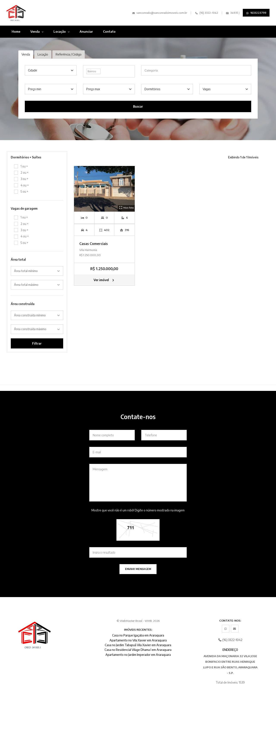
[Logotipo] (25, 12)
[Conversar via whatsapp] (225, 628)
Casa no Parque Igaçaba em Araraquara (138, 635)
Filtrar (37, 343)
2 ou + (24, 172)
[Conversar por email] (234, 628)
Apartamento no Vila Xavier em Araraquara (138, 640)
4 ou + (24, 185)
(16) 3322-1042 (208, 12)
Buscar (138, 106)
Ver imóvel (102, 280)
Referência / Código (69, 54)
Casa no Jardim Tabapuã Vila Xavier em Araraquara (138, 645)
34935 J (235, 12)
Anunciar (86, 31)
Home (16, 31)
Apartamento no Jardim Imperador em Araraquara (138, 654)
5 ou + (24, 191)
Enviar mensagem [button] (138, 569)
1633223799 (258, 12)
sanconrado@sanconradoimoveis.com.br (161, 12)
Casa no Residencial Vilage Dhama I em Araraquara (138, 650)
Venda (35, 31)
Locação (59, 31)
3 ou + (24, 179)
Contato (109, 31)
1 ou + (24, 166)
